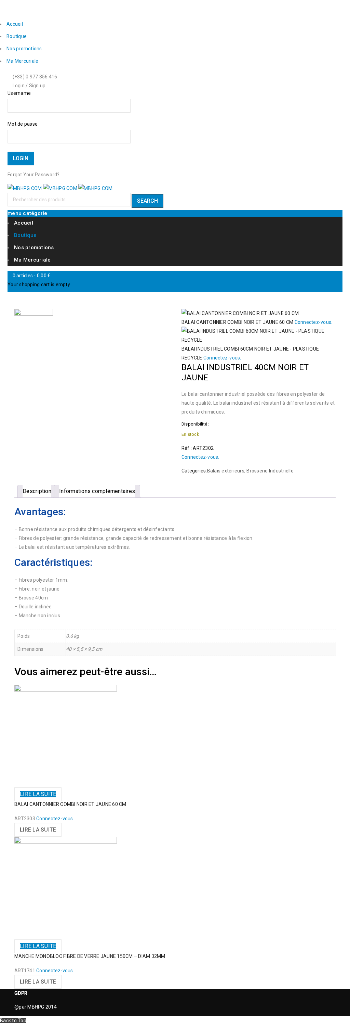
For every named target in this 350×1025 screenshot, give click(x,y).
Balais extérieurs (225, 470)
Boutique (16, 36)
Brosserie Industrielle (270, 470)
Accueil (14, 24)
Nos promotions (24, 48)
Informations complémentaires (97, 491)
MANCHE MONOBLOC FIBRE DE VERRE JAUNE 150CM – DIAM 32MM (89, 956)
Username (19, 93)
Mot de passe (23, 124)
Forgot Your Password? (33, 174)
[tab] (36, 491)
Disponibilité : (195, 424)
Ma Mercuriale (22, 61)
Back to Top (13, 1020)
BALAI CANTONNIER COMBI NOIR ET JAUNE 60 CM (70, 804)
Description (37, 491)
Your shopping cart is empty (39, 284)
